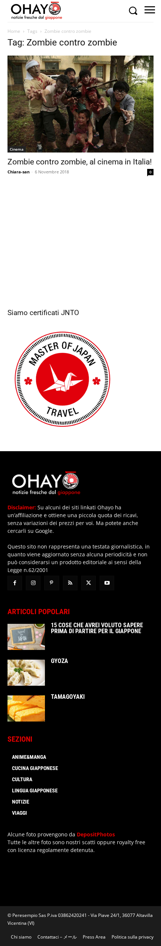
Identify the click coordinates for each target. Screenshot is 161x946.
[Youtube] (107, 583)
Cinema (17, 149)
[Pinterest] (51, 583)
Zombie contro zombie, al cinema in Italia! (79, 161)
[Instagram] (33, 583)
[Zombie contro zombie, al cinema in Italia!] (80, 104)
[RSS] (70, 583)
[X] (88, 583)
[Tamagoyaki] (26, 708)
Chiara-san (18, 172)
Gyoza (59, 660)
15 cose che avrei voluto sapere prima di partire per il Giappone (97, 628)
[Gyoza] (26, 673)
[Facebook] (14, 583)
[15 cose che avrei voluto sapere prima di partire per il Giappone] (26, 637)
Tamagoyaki (68, 696)
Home (13, 31)
